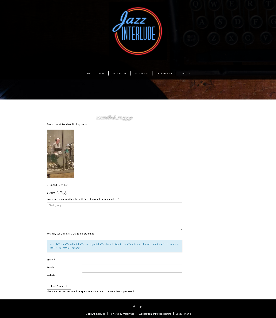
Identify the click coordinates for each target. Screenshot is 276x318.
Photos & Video (142, 73)
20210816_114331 (114, 117)
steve (84, 124)
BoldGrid (100, 313)
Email (50, 267)
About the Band (119, 73)
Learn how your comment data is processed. (111, 291)
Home (88, 73)
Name (51, 259)
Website (51, 275)
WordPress (128, 313)
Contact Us (185, 73)
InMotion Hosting (162, 313)
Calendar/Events (164, 73)
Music (101, 73)
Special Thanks (183, 313)
